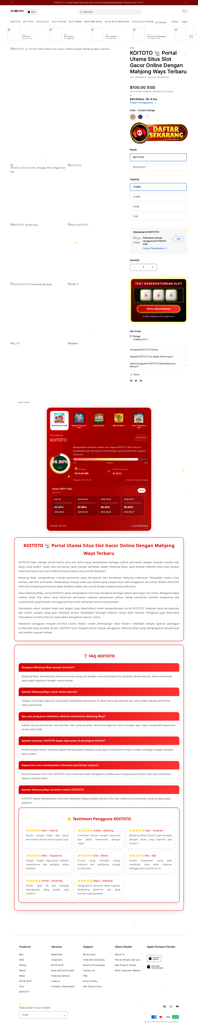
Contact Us (89, 970)
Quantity (134, 260)
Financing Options (60, 976)
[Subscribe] (64, 1015)
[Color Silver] (147, 117)
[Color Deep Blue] (140, 117)
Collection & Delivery (94, 960)
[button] (16, 21)
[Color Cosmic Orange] (133, 117)
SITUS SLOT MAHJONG (117, 21)
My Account (89, 954)
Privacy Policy (90, 981)
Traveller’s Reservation (63, 986)
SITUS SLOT (42, 21)
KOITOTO (16, 21)
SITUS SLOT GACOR (143, 21)
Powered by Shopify (170, 1022)
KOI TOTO (28, 21)
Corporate (56, 960)
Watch (22, 970)
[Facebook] (132, 381)
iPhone (22, 965)
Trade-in (55, 981)
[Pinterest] (142, 381)
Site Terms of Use (92, 986)
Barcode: (152, 77)
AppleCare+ (57, 954)
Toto (21, 986)
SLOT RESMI (75, 21)
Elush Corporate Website (128, 970)
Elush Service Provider (62, 970)
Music (22, 976)
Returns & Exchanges (94, 965)
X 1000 (136, 196)
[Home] (17, 11)
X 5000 (137, 186)
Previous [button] (12, 2)
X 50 (135, 216)
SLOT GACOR (59, 21)
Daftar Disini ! (137, 3)
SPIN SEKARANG (158, 308)
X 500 (136, 206)
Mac (21, 954)
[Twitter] (137, 381)
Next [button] (186, 2)
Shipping (147, 92)
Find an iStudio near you (127, 960)
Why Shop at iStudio (125, 965)
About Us (120, 954)
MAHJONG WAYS (93, 21)
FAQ (85, 976)
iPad (21, 960)
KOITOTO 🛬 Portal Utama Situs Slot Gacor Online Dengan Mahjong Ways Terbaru (99, 3)
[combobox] (110, 12)
